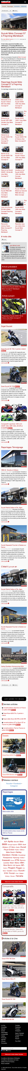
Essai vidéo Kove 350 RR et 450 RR (14, 719)
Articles (15, 10)
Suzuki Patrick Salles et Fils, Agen (11, 507)
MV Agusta (16, 865)
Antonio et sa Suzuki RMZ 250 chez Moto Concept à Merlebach (6, 193)
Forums (3, 1041)
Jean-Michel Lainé (7, 39)
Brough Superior (12, 844)
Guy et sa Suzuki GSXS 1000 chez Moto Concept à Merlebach (21, 206)
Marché (3, 1029)
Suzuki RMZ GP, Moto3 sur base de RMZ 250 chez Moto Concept (21, 192)
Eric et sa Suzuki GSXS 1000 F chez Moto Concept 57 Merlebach (21, 117)
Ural (17, 873)
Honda (14, 854)
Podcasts (3, 1038)
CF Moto (12, 847)
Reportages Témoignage (12, 447)
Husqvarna (7, 857)
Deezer (17, 1038)
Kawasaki (6, 860)
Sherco (15, 871)
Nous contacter (5, 1063)
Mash (12, 863)
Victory (7, 876)
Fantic (17, 850)
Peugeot (11, 867)
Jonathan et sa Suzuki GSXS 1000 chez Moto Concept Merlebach (20, 174)
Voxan (12, 876)
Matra (17, 862)
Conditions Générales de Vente (9, 1060)
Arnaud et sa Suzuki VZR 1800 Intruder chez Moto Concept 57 (7, 121)
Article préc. (5, 10)
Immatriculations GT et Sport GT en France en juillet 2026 (13, 723)
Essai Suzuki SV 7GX (8, 386)
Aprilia (10, 841)
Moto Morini (7, 865)
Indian (22, 857)
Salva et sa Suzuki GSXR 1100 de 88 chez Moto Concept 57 (7, 173)
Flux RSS (18, 1041)
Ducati (23, 846)
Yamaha (19, 875)
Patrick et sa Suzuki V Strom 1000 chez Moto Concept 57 (20, 156)
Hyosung (16, 857)
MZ (22, 865)
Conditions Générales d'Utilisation (10, 1058)
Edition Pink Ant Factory (7, 1062)
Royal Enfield (9, 849)
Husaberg (21, 855)
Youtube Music (19, 1035)
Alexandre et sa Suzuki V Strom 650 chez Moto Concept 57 (6, 103)
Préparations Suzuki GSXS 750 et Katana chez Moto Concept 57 (20, 138)
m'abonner (23, 6)
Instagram (14, 786)
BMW (4, 844)
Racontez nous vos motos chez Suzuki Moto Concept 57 (20, 227)
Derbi (17, 847)
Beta (21, 841)
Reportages (8, 791)
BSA (20, 844)
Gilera (22, 850)
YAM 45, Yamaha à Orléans (9, 470)
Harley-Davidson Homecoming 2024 (12, 666)
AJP (5, 841)
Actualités (4, 1027)
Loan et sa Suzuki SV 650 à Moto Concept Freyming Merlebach (7, 210)
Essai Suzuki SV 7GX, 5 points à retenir (13, 349)
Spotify (17, 1037)
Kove (12, 860)
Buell (24, 844)
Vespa (21, 873)
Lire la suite (4, 363)
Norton (5, 868)
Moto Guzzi (10, 852)
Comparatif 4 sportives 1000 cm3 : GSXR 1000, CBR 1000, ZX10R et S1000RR (12, 426)
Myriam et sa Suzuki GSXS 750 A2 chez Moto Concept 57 (6, 156)
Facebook (17, 783)
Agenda (3, 1039)
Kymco (22, 860)
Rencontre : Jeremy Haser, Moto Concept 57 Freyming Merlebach (6, 228)
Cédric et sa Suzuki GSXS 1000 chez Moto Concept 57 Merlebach (20, 104)
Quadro (9, 870)
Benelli (16, 841)
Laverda (6, 863)
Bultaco (5, 847)
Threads (17, 1029)
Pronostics (4, 1043)
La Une (3, 1025)
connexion (17, 6)
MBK (22, 862)
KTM (17, 860)
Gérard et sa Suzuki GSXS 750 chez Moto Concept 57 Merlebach (6, 139)
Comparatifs (8, 886)
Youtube (9, 783)
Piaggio (19, 868)
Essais (5, 735)
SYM (6, 873)
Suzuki (4, 239)
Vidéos (3, 1036)
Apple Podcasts (19, 1033)
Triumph (12, 873)
